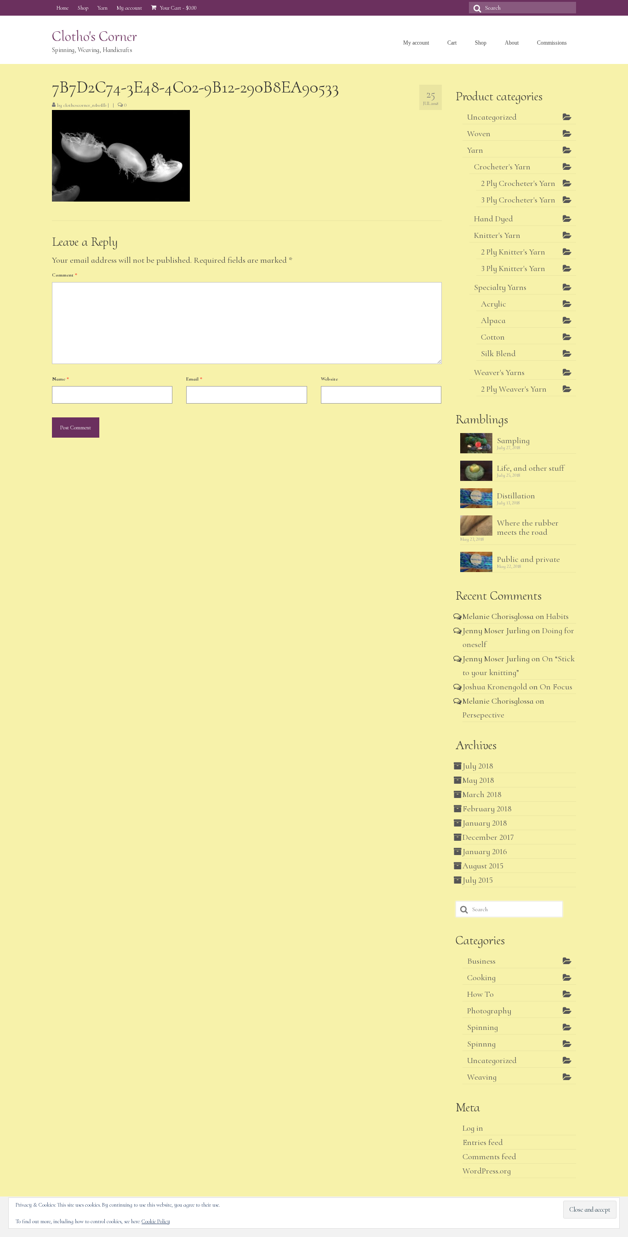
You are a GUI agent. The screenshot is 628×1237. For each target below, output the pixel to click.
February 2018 (487, 808)
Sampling (513, 440)
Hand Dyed (493, 219)
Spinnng (481, 1044)
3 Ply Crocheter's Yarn (518, 200)
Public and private (528, 559)
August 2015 (482, 866)
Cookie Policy (156, 1221)
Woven (479, 133)
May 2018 (478, 780)
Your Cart (177, 8)
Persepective (483, 715)
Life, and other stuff (530, 468)
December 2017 (488, 837)
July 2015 (477, 880)
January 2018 (484, 823)
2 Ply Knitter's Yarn (513, 252)
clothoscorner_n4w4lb (84, 105)
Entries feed (482, 1142)
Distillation (516, 495)
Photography (489, 1011)
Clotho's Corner (94, 36)
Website (329, 379)
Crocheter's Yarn (502, 167)
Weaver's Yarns (499, 372)
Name (60, 379)
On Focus (556, 687)
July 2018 (477, 766)
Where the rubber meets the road (528, 527)
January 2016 (484, 851)
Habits (557, 616)
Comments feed (489, 1156)
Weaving (482, 1077)
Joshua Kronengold (494, 687)
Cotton (493, 337)
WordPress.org (486, 1171)
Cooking (481, 977)
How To (480, 994)
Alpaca (493, 320)
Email (194, 379)
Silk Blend (498, 353)
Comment (64, 275)
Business (481, 961)
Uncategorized (492, 117)
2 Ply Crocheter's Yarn (518, 183)
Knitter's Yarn (497, 235)
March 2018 (482, 794)
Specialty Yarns (500, 287)
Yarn (475, 150)
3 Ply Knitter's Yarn (513, 268)
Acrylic (493, 304)
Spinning (482, 1027)
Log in (472, 1128)
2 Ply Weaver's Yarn (514, 389)
